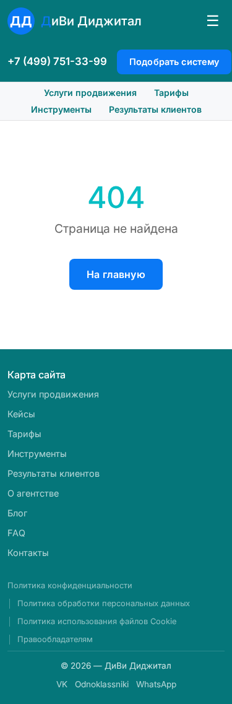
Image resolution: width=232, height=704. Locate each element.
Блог (17, 513)
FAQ (16, 533)
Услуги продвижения (90, 92)
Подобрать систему (174, 61)
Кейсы (21, 414)
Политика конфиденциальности (69, 585)
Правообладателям (55, 639)
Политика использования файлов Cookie (96, 621)
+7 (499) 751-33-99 (57, 61)
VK (61, 684)
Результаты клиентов (155, 109)
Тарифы (171, 92)
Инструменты (61, 109)
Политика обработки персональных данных (103, 603)
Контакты (28, 552)
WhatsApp (156, 684)
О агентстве (33, 493)
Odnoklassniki (102, 684)
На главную (116, 274)
